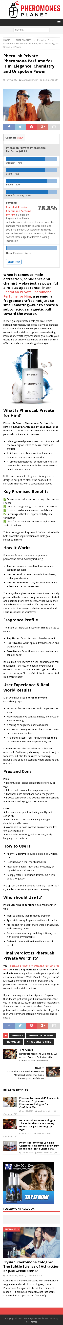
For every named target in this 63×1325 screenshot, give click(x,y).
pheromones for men (39, 1041)
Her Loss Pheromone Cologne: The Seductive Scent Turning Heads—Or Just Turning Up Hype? (37, 1125)
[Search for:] (31, 29)
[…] (47, 1295)
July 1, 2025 (11, 79)
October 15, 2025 (14, 1275)
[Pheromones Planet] (31, 16)
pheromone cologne (41, 1035)
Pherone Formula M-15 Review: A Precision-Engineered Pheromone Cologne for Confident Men (39, 1102)
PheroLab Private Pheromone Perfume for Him (27, 294)
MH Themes (31, 1321)
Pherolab (17, 1035)
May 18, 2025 (27, 1152)
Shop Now (14, 261)
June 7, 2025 (27, 1133)
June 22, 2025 (27, 1111)
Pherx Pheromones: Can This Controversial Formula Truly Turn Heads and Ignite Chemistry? (39, 1145)
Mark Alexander (30, 79)
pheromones (13, 1041)
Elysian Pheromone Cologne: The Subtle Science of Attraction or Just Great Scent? (31, 1266)
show (20, 137)
